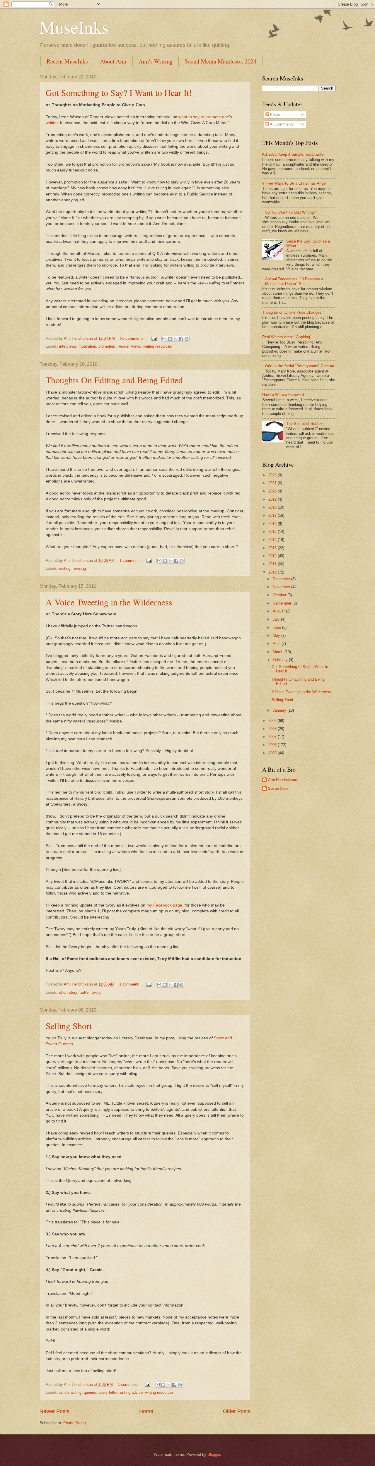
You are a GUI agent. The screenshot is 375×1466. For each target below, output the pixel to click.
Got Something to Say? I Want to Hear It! (119, 92)
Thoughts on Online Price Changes (291, 312)
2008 (273, 729)
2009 (273, 720)
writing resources (157, 346)
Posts (274, 114)
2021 (273, 483)
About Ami (113, 61)
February (281, 660)
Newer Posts (54, 1411)
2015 (273, 531)
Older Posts (236, 1411)
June (277, 627)
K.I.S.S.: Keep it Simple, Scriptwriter (293, 154)
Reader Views (129, 346)
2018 (273, 507)
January (280, 710)
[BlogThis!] (170, 339)
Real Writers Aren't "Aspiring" (286, 337)
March (278, 652)
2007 (273, 736)
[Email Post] (154, 338)
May (277, 635)
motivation (87, 346)
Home (146, 1411)
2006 (273, 745)
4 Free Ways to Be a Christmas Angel (294, 183)
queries (90, 1392)
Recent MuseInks (67, 61)
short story (68, 992)
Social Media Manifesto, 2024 (220, 61)
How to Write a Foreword (283, 394)
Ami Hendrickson (282, 779)
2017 (273, 515)
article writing (70, 1392)
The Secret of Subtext (305, 423)
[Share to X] (175, 339)
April (277, 643)
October (280, 595)
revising (79, 568)
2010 (273, 572)
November (282, 587)
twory (96, 992)
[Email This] (164, 339)
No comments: (133, 338)
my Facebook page (164, 905)
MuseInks (74, 27)
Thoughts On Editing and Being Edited (114, 380)
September (282, 603)
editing (64, 568)
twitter (84, 992)
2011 (273, 564)
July (277, 619)
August (279, 611)
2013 (273, 548)
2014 (273, 540)
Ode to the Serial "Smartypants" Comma (299, 366)
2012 (273, 556)
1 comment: (130, 560)
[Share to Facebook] (181, 339)
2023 (273, 475)
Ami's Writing (156, 61)
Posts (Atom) (74, 1423)
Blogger (213, 1454)
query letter (107, 1392)
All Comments (281, 124)
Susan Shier (278, 788)
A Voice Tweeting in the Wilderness (109, 602)
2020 (273, 491)
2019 (273, 499)
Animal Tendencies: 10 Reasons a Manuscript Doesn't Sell (294, 281)
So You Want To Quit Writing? (290, 212)
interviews (67, 346)
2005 (273, 753)
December (282, 579)
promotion (106, 346)
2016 (273, 523)
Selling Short (69, 1025)
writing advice (131, 1392)
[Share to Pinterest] (187, 339)
